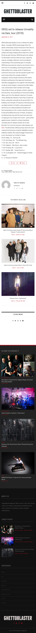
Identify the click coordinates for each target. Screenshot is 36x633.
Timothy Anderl (8, 170)
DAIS (6, 172)
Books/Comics (6, 594)
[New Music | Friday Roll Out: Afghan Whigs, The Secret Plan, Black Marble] (18, 365)
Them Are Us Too (17, 172)
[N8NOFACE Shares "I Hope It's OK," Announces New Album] (18, 463)
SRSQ (10, 172)
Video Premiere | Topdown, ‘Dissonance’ (13, 413)
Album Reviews (5, 377)
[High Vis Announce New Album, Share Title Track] (18, 251)
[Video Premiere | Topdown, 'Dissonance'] (18, 399)
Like (13, 163)
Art (2, 576)
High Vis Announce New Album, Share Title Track (18, 265)
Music (13, 234)
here (3, 128)
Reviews (4, 585)
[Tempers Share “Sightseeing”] (18, 284)
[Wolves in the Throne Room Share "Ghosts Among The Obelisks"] (18, 430)
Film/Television (6, 590)
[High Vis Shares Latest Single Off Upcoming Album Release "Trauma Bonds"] (18, 216)
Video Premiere (5, 411)
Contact (4, 603)
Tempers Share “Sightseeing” (18, 298)
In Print (3, 598)
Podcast (4, 581)
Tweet (23, 163)
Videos (13, 301)
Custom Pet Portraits (7, 335)
